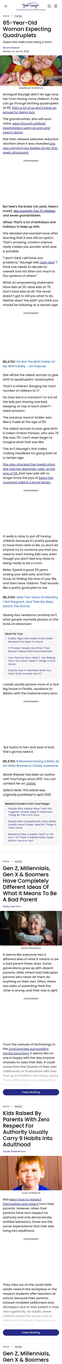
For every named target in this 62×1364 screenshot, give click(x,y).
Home (6, 15)
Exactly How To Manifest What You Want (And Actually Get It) (29, 672)
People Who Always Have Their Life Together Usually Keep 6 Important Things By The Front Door (30, 812)
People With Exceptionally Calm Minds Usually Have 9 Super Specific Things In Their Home (32, 825)
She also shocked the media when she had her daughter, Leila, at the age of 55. (29, 468)
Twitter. (31, 783)
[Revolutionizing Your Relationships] (31, 5)
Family (18, 16)
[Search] (48, 6)
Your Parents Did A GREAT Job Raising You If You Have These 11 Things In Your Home (32, 661)
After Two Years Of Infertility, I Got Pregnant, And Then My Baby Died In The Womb (31, 601)
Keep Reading (31, 1092)
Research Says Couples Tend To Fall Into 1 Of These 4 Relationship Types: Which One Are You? (31, 837)
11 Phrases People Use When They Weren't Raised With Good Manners (30, 649)
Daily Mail (47, 262)
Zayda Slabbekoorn (14, 1151)
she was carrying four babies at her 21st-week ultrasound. (31, 148)
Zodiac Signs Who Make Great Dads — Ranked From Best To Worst (31, 640)
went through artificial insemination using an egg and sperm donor (26, 127)
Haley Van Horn (12, 906)
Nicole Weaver (11, 47)
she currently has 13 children (34, 211)
